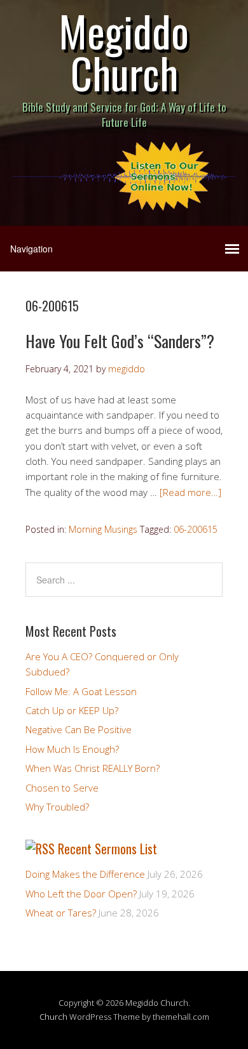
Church (53, 1016)
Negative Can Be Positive (78, 729)
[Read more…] (190, 492)
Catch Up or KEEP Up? (71, 710)
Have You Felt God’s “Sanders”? (119, 341)
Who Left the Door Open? (81, 893)
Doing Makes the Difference (85, 874)
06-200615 (195, 529)
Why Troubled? (57, 806)
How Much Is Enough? (72, 749)
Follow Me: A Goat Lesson (81, 691)
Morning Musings (103, 529)
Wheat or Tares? (60, 912)
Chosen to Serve (62, 787)
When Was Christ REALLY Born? (92, 768)
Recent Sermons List (107, 848)
